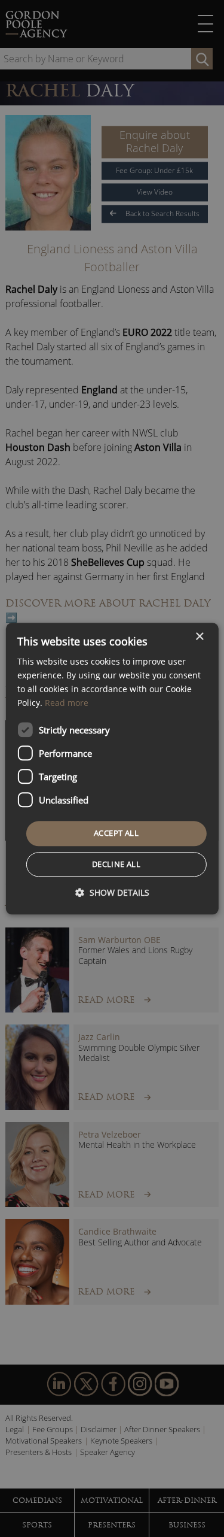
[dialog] (111, 768)
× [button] (199, 636)
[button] (112, 892)
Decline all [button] (116, 864)
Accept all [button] (116, 833)
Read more (66, 702)
